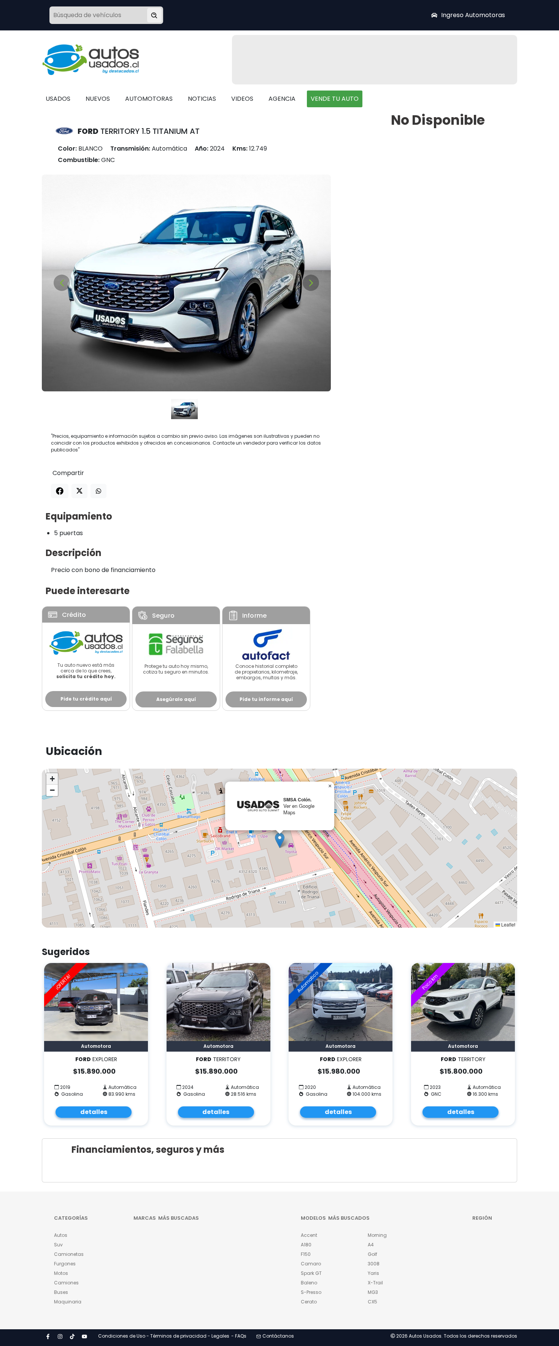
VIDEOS (242, 98)
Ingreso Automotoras (473, 15)
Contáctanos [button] (278, 1336)
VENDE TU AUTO (335, 98)
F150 (306, 1254)
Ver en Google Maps (298, 809)
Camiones (66, 1282)
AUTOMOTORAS (149, 98)
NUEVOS (98, 98)
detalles (93, 1112)
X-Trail (375, 1282)
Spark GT (311, 1273)
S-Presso (311, 1292)
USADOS (58, 98)
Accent (309, 1235)
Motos (61, 1273)
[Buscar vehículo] (154, 15)
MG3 (373, 1292)
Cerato (309, 1301)
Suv (58, 1244)
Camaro (311, 1263)
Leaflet (507, 924)
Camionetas (69, 1254)
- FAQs (238, 1336)
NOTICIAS (202, 98)
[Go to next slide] (311, 283)
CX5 (372, 1301)
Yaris (373, 1273)
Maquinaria (67, 1301)
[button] (279, 840)
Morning (377, 1235)
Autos (60, 1235)
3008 (374, 1263)
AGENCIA (281, 98)
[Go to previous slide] (62, 283)
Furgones (65, 1263)
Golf (372, 1254)
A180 (306, 1244)
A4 (371, 1244)
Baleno (309, 1282)
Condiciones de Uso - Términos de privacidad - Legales (163, 1336)
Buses (61, 1292)
